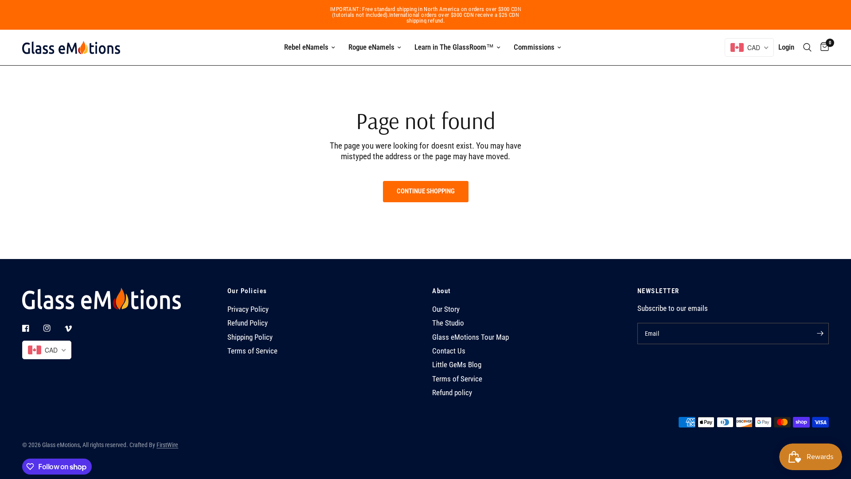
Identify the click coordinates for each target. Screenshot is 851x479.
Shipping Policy (250, 337)
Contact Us (448, 351)
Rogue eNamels (371, 47)
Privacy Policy (248, 309)
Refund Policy (247, 323)
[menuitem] (309, 47)
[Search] (807, 47)
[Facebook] (32, 328)
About (441, 291)
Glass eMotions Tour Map (470, 337)
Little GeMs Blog (456, 365)
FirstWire (167, 444)
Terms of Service (252, 351)
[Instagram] (53, 328)
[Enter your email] (820, 333)
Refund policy (452, 393)
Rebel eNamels (306, 47)
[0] (822, 47)
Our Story (446, 309)
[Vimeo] (74, 328)
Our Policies (247, 291)
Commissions (534, 47)
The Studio (448, 323)
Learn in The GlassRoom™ (454, 47)
